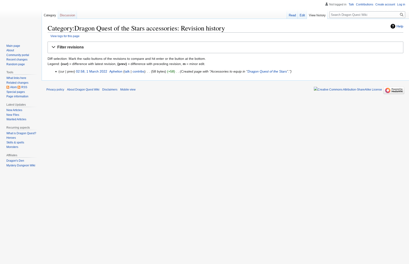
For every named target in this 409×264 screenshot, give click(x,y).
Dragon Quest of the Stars (267, 71)
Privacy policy (55, 89)
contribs (138, 71)
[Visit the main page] (21, 19)
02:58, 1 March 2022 (91, 71)
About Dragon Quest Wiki (83, 89)
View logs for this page (65, 36)
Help (399, 26)
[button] (225, 47)
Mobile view (128, 89)
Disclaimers (109, 89)
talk (127, 71)
